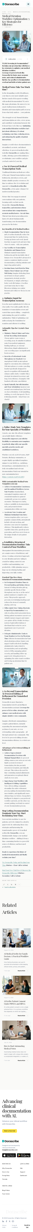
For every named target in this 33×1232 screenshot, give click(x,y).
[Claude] (15, 884)
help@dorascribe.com (10, 1150)
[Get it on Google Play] (24, 1155)
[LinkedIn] (11, 884)
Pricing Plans (6, 1175)
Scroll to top (27, 1226)
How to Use (5, 1172)
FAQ (21, 1168)
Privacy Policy (4, 1226)
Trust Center (6, 1194)
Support (22, 1172)
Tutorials (4, 1179)
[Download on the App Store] (9, 1155)
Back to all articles (10, 887)
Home (4, 12)
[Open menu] (28, 4)
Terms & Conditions (15, 1226)
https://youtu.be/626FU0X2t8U (13, 477)
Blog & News (6, 1190)
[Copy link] (4, 884)
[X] (7, 884)
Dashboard (23, 1175)
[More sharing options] (19, 884)
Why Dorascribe (7, 1168)
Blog (9, 12)
